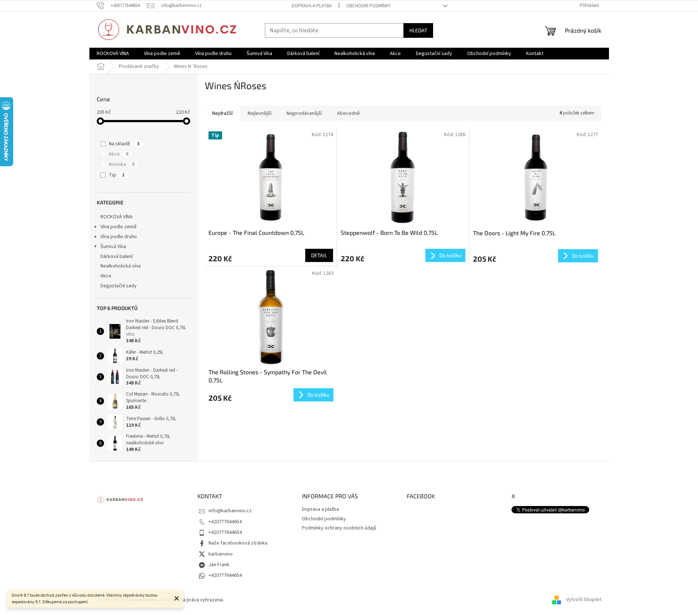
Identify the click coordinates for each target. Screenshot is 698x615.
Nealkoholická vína (120, 266)
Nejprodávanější (304, 113)
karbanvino (220, 554)
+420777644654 (225, 521)
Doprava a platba (312, 6)
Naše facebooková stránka (237, 543)
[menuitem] (112, 53)
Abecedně (348, 113)
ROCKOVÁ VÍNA (116, 217)
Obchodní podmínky (368, 6)
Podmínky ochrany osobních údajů (339, 528)
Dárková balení (116, 256)
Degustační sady (118, 286)
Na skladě (124, 144)
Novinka (121, 164)
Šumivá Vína (113, 246)
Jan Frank (218, 564)
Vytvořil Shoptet (584, 600)
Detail (319, 255)
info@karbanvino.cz (230, 510)
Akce (118, 154)
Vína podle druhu (118, 236)
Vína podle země (118, 226)
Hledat (418, 30)
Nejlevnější (260, 113)
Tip (117, 175)
